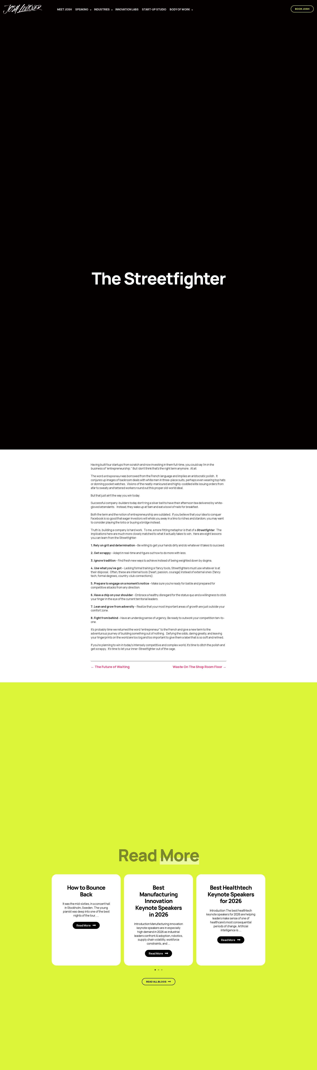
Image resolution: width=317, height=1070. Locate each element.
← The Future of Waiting (110, 667)
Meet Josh (64, 9)
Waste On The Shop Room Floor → (199, 667)
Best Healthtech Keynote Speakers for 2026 (231, 894)
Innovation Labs (127, 9)
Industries (102, 9)
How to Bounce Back (86, 891)
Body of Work (180, 9)
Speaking (81, 9)
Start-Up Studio (154, 9)
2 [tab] (158, 969)
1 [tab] (155, 969)
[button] (90, 10)
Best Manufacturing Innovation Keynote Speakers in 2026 (158, 901)
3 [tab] (161, 969)
